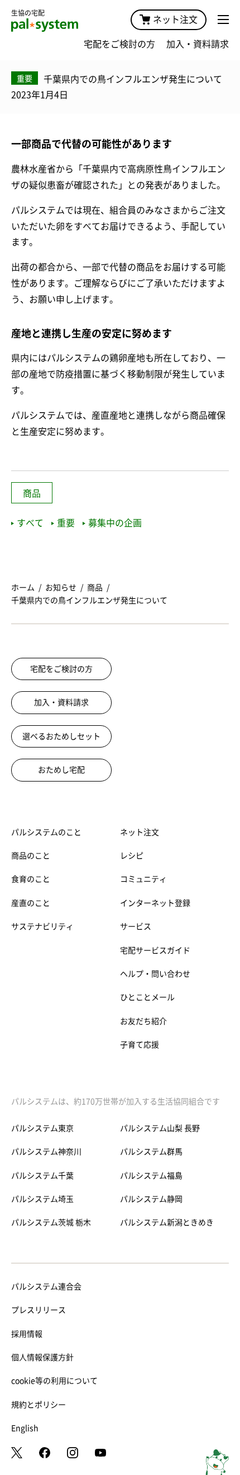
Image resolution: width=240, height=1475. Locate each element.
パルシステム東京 (42, 1128)
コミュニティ (143, 879)
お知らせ (60, 587)
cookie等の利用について (54, 1381)
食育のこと (30, 879)
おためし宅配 (61, 770)
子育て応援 (139, 1045)
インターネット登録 (155, 903)
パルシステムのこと (46, 832)
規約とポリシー (38, 1405)
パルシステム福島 (151, 1176)
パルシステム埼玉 (42, 1199)
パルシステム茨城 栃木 (51, 1222)
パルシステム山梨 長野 (160, 1128)
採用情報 (26, 1334)
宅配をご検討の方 (119, 44)
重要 (66, 522)
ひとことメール (147, 997)
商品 (32, 493)
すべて (30, 522)
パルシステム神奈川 (46, 1152)
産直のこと (30, 903)
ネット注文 (175, 19)
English (25, 1428)
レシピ (131, 856)
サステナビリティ (42, 926)
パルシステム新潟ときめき (167, 1222)
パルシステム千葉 (42, 1176)
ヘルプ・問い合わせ (155, 974)
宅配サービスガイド (155, 950)
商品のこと (30, 856)
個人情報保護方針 (42, 1357)
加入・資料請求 (197, 44)
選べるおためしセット (61, 736)
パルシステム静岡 (151, 1199)
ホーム (23, 587)
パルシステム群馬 (151, 1152)
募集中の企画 (115, 522)
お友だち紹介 (143, 1021)
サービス (135, 926)
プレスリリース (38, 1310)
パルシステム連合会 (46, 1286)
